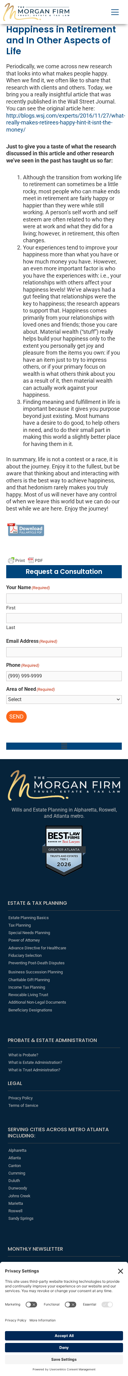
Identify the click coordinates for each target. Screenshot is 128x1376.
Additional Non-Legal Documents (37, 1002)
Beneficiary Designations (30, 1010)
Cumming (16, 1173)
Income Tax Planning (26, 987)
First (11, 608)
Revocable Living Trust (28, 994)
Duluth (14, 1180)
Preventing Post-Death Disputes (36, 963)
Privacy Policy (20, 1098)
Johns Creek (19, 1196)
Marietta (15, 1203)
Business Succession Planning (35, 972)
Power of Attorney (24, 940)
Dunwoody (17, 1188)
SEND (16, 716)
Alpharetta (17, 1150)
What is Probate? (23, 1055)
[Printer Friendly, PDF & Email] (25, 560)
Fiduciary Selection (25, 955)
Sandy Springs (21, 1218)
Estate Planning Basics (28, 917)
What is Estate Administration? (35, 1062)
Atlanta (14, 1158)
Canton (14, 1165)
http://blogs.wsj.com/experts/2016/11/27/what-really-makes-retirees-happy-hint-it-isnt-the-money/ (65, 122)
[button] (64, 746)
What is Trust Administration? (34, 1070)
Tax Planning (19, 925)
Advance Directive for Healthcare (37, 948)
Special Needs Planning (29, 932)
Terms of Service (23, 1105)
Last (10, 627)
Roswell (15, 1211)
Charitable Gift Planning (29, 979)
